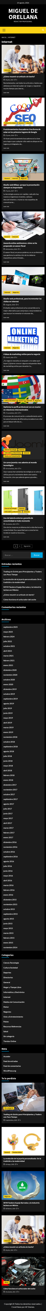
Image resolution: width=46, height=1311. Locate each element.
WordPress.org (9, 1071)
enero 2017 (8, 837)
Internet (7, 70)
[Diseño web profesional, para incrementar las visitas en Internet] (23, 281)
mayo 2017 (8, 818)
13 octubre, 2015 (10, 524)
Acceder (6, 1056)
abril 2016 (7, 880)
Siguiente (27, 546)
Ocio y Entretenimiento (13, 1017)
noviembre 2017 (10, 789)
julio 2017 (7, 809)
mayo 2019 (8, 718)
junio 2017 (8, 813)
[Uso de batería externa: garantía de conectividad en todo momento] (23, 500)
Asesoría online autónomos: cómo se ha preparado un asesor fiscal (20, 244)
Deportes (7, 972)
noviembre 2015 (10, 904)
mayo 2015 (8, 928)
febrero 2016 (8, 890)
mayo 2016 (8, 876)
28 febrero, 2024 (10, 1209)
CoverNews (16, 1307)
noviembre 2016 (10, 847)
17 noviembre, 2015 (11, 413)
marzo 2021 (8, 656)
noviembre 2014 (10, 947)
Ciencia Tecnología (10, 450)
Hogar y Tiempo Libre (12, 987)
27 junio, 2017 (9, 191)
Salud (5, 1031)
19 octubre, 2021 (10, 1292)
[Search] (43, 30)
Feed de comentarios (12, 1066)
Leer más (6, 92)
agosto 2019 (8, 703)
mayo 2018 (8, 766)
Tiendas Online (9, 1041)
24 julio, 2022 (9, 80)
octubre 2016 (9, 852)
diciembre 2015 (10, 899)
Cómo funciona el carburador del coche (19, 599)
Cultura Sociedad (10, 123)
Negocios (24, 178)
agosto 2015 (8, 919)
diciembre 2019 (10, 689)
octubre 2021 (9, 646)
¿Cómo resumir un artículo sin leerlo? (19, 76)
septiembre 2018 (10, 746)
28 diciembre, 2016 (11, 249)
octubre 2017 (9, 794)
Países (6, 1021)
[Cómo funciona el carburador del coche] (23, 1271)
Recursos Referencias (12, 1026)
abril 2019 (7, 723)
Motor (6, 1007)
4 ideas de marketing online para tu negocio (21, 354)
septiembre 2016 (10, 856)
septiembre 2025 (10, 627)
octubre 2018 (9, 742)
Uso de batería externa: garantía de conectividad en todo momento (18, 519)
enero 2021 (8, 665)
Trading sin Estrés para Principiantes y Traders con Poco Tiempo (22, 573)
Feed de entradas (10, 1061)
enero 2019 (8, 732)
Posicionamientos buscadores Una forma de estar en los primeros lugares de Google (21, 130)
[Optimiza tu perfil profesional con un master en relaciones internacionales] (23, 389)
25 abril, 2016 (9, 357)
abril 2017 (7, 823)
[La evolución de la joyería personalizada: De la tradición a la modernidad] (23, 1141)
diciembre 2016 (10, 842)
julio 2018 (7, 756)
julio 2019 (7, 708)
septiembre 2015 (10, 914)
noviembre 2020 (10, 675)
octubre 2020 (9, 679)
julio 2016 (7, 866)
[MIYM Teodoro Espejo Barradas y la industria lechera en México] (23, 1185)
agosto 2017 (8, 804)
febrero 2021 (8, 660)
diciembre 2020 (10, 670)
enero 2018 (8, 780)
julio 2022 (7, 641)
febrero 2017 (8, 833)
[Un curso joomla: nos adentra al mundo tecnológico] (23, 445)
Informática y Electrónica (13, 453)
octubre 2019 (9, 694)
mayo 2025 (8, 632)
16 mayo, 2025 (9, 1164)
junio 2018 (8, 761)
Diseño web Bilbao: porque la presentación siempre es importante (21, 186)
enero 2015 (8, 943)
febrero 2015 (8, 938)
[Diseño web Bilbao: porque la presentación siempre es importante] (23, 167)
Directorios (8, 977)
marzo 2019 (8, 727)
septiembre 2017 (10, 799)
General (21, 123)
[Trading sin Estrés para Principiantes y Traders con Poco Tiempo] (23, 1097)
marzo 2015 (8, 933)
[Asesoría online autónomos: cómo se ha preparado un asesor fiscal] (23, 225)
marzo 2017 (8, 828)
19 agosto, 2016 (10, 305)
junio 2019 (8, 713)
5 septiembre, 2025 (11, 1120)
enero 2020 (8, 684)
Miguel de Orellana (23, 14)
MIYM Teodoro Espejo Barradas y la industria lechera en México (22, 588)
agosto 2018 (8, 751)
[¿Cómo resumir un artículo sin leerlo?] (23, 59)
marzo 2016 (8, 885)
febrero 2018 (8, 775)
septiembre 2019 (10, 699)
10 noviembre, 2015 (11, 469)
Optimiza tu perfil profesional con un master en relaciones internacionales (22, 408)
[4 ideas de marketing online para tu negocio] (23, 337)
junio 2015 (8, 923)
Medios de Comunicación (12, 456)
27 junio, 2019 (9, 135)
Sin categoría (8, 1036)
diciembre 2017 (10, 785)
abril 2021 (7, 651)
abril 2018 (7, 770)
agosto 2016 (8, 861)
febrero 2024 (8, 636)
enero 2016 (8, 895)
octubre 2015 (9, 909)
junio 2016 (8, 871)
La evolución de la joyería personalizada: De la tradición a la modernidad (22, 580)
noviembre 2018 (10, 737)
